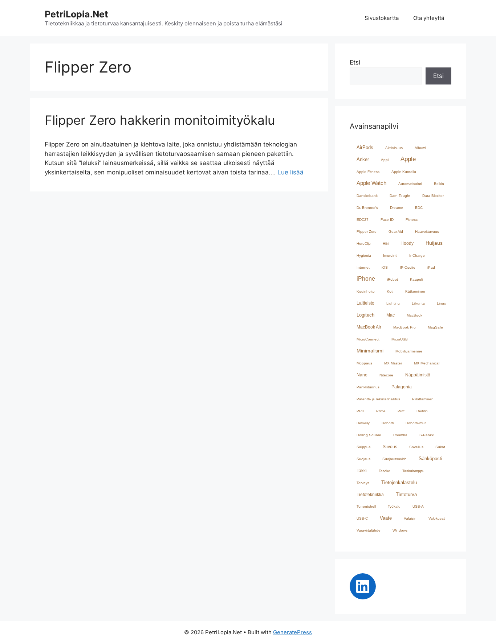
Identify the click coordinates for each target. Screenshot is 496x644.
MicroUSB (399, 339)
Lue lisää (290, 172)
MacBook (414, 315)
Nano (362, 374)
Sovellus (416, 447)
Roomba (400, 435)
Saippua (364, 447)
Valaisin (410, 518)
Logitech (365, 315)
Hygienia (364, 255)
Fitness (412, 220)
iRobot (392, 279)
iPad (431, 267)
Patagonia (401, 386)
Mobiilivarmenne (408, 351)
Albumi (420, 148)
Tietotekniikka (370, 494)
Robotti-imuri (416, 423)
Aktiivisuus (394, 148)
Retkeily (363, 423)
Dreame (396, 208)
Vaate (386, 518)
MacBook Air (369, 327)
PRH (360, 411)
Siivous (390, 446)
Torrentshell (366, 506)
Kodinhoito (366, 291)
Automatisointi (410, 184)
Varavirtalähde (369, 530)
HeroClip (364, 243)
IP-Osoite (407, 267)
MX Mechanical (426, 363)
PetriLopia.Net (76, 14)
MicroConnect (368, 339)
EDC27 (363, 220)
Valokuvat (436, 518)
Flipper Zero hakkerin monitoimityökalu (160, 120)
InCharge (417, 255)
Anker (363, 159)
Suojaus (363, 459)
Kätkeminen (415, 291)
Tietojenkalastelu (399, 482)
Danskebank (367, 196)
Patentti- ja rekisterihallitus (378, 399)
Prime (381, 411)
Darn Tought (400, 196)
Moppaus (364, 363)
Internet (363, 267)
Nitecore (386, 375)
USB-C (362, 518)
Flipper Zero (367, 232)
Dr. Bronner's (367, 208)
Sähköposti (430, 458)
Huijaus (434, 243)
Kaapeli (416, 279)
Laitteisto (365, 303)
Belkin (439, 184)
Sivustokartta (382, 18)
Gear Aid (396, 232)
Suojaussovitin (394, 459)
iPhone (366, 278)
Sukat (440, 447)
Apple (408, 159)
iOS (385, 267)
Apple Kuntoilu (403, 172)
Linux (441, 303)
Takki (362, 470)
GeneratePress (292, 632)
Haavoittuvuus (427, 232)
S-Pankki (426, 435)
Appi (385, 160)
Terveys (363, 483)
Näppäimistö (417, 374)
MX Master (393, 363)
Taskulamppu (413, 471)
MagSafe (435, 327)
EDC (419, 208)
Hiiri (386, 243)
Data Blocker (433, 196)
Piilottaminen (423, 399)
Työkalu (394, 506)
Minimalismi (370, 351)
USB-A (418, 506)
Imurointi (390, 255)
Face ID (387, 220)
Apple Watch (371, 183)
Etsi (355, 62)
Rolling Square (369, 435)
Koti (390, 291)
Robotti (388, 423)
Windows (400, 530)
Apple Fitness (368, 172)
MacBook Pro (404, 327)
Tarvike (384, 471)
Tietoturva (406, 494)
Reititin (422, 411)
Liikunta (418, 303)
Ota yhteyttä (428, 18)
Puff (401, 411)
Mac (390, 315)
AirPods (365, 147)
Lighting (393, 303)
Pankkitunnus (368, 387)
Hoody (407, 243)
